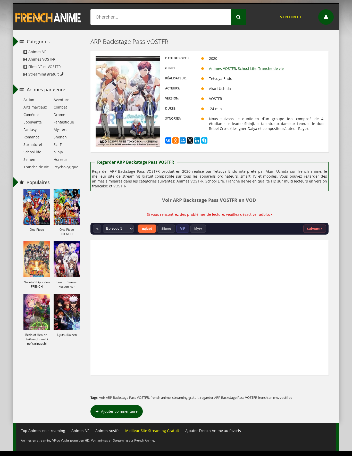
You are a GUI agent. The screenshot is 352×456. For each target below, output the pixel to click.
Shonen (60, 137)
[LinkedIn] (197, 140)
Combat (60, 107)
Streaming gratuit (43, 74)
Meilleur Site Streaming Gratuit (152, 430)
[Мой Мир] (183, 140)
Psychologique (66, 166)
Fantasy (30, 129)
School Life (247, 68)
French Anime (48, 17)
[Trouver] (238, 17)
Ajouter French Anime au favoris (213, 430)
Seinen (29, 159)
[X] (190, 140)
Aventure (61, 99)
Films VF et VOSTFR (44, 66)
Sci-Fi (58, 144)
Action (28, 99)
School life (32, 152)
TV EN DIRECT (289, 16)
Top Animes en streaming (43, 430)
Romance (31, 137)
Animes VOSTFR (222, 68)
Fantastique (64, 122)
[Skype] (204, 140)
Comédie (31, 114)
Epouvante (32, 122)
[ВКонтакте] (168, 140)
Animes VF (36, 51)
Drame (59, 114)
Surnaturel (32, 144)
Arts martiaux (35, 107)
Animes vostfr (107, 430)
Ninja (58, 152)
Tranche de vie (271, 68)
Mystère (61, 129)
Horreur (60, 159)
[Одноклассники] (175, 140)
